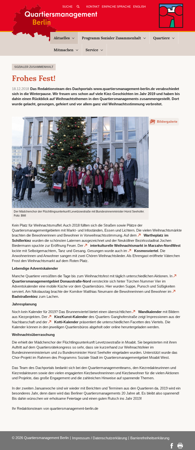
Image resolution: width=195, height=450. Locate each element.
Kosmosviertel (146, 251)
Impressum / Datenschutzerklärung (99, 438)
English (139, 6)
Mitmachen (63, 50)
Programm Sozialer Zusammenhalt (111, 38)
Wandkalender (150, 312)
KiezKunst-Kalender (71, 317)
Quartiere (161, 38)
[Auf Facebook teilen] (172, 445)
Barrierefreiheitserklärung (149, 438)
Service (92, 50)
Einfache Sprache (116, 6)
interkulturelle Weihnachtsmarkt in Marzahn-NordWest (135, 245)
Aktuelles (62, 38)
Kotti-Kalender (66, 322)
